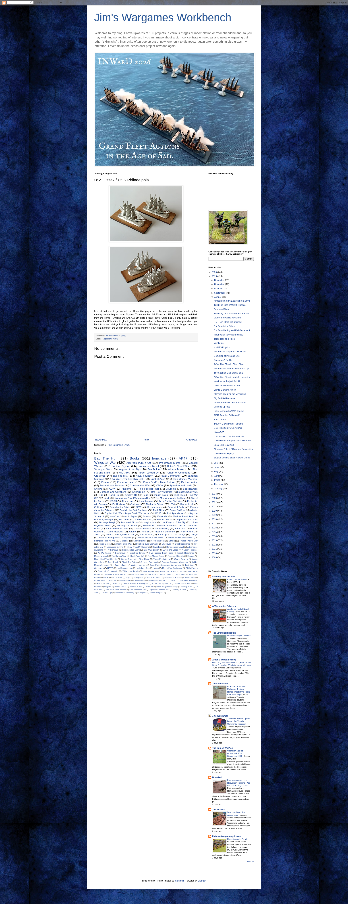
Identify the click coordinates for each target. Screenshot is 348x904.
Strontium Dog (162, 528)
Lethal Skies (180, 574)
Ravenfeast (157, 547)
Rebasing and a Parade (237, 839)
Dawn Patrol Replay (224, 453)
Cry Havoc (166, 544)
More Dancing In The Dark (239, 636)
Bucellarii (217, 777)
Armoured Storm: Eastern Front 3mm (232, 301)
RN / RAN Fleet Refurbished (228, 322)
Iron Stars (152, 574)
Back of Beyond (121, 466)
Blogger (202, 881)
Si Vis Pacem (192, 568)
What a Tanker (176, 469)
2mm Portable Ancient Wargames (165, 565)
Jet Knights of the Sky (173, 522)
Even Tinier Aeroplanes (237, 579)
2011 (214, 549)
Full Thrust (124, 519)
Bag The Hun (105, 458)
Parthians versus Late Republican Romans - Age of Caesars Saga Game (238, 783)
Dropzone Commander (188, 580)
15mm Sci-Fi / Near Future (159, 482)
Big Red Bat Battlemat (224, 398)
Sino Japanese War (137, 590)
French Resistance (185, 553)
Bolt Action (154, 469)
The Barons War (118, 556)
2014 (214, 536)
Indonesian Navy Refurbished (228, 334)
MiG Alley (124, 472)
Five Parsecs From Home (161, 553)
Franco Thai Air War (189, 541)
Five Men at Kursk (156, 556)
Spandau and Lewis (180, 485)
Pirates (105, 482)
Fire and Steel (137, 574)
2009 (214, 557)
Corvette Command (149, 562)
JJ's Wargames (220, 716)
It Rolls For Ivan (143, 519)
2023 (214, 498)
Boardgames (190, 488)
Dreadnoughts (154, 507)
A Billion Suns (189, 577)
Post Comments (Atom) (119, 445)
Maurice (190, 556)
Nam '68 (149, 587)
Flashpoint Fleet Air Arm (104, 541)
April (216, 476)
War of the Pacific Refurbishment (230, 402)
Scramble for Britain (120, 507)
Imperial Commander (164, 531)
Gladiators (135, 504)
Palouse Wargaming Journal (226, 836)
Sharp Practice (140, 541)
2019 (214, 515)
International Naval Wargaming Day (132, 498)
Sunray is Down (179, 590)
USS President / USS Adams (228, 428)
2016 (214, 527)
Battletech (189, 565)
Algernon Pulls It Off (139, 462)
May (216, 471)
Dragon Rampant (125, 534)
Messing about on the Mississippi (230, 394)
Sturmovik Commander (108, 571)
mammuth (180, 881)
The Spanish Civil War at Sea (228, 373)
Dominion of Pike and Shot (116, 574)
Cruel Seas (179, 495)
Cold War (99, 507)
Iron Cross (180, 528)
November (219, 284)
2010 (214, 553)
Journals (171, 488)
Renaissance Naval (175, 547)
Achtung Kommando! (127, 525)
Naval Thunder (144, 475)
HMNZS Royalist (222, 347)
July (216, 463)
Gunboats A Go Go (223, 360)
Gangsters (99, 568)
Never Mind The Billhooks (105, 559)
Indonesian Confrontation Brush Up (231, 368)
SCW (138, 507)
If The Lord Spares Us (161, 583)
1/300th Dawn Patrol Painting (228, 424)
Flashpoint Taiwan (155, 504)
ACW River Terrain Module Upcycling (232, 377)
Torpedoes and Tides (187, 519)
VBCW (159, 485)
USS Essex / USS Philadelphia (229, 436)
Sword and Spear (170, 550)
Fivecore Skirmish (176, 556)
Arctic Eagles (130, 516)
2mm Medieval (115, 531)
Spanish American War (159, 590)
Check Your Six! (137, 556)
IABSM (113, 501)
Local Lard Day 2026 (224, 445)
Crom (182, 571)
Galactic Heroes (142, 528)
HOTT (110, 568)
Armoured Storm (129, 522)
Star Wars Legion (151, 550)
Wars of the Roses (172, 577)
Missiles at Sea (136, 587)
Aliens (109, 534)
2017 (214, 523)
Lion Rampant (146, 501)
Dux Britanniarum (182, 544)
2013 (214, 540)
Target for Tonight (137, 553)
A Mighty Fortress (190, 550)
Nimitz (107, 498)
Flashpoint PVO (167, 525)
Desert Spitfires (177, 510)
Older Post (191, 439)
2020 (214, 511)
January (218, 488)
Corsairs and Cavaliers (113, 491)
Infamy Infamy (120, 565)
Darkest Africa (189, 482)
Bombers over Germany (147, 544)
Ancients (126, 488)
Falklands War (103, 583)
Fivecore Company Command (175, 562)
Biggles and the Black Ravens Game (232, 457)
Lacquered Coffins (115, 547)
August (218, 297)
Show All (250, 862)
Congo (194, 534)
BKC (101, 495)
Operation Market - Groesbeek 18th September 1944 (235, 753)
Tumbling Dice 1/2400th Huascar (230, 305)
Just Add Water (220, 683)
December (219, 280)
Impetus (127, 538)
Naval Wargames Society (166, 587)
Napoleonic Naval (110, 339)
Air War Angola (104, 553)
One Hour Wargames (161, 492)
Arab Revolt (113, 562)
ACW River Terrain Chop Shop (229, 364)
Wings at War (105, 462)
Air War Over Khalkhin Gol (127, 478)
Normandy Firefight (103, 519)
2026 (214, 272)
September (220, 293)
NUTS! (106, 577)
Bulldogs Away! (107, 522)
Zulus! (97, 534)
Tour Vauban (220, 419)
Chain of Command (178, 472)
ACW (112, 488)
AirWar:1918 (131, 495)
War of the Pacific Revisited (227, 317)
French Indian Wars (131, 550)
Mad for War (146, 534)
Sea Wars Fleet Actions (116, 590)
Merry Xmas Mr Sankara (138, 547)
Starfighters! (138, 577)
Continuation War (140, 485)
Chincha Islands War (167, 571)
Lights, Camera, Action (225, 390)
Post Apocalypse (175, 513)
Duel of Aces (157, 478)
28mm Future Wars (124, 544)
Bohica (172, 541)
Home (147, 439)
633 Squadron (157, 541)
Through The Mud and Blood (150, 538)
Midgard (107, 587)
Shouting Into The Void (223, 576)
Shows (98, 488)
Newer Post (101, 439)
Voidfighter (141, 593)
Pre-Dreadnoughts (169, 462)
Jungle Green (104, 544)
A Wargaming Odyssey (224, 606)
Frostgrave (120, 553)
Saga (145, 495)
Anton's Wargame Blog (224, 659)
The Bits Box (218, 809)
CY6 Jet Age (179, 534)
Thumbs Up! (107, 593)
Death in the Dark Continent (134, 510)
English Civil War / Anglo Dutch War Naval (127, 513)
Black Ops (163, 534)
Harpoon (116, 583)
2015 (214, 532)
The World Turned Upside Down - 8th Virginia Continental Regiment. (238, 721)
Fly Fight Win (112, 550)
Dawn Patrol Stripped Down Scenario (232, 440)
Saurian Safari (161, 495)
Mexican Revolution (183, 516)
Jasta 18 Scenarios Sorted (227, 385)
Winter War (162, 516)
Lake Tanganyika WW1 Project (229, 411)
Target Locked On (148, 472)
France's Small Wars (187, 492)
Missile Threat (120, 587)
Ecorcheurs (148, 525)
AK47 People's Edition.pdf (226, 415)
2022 (214, 502)
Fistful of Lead (125, 482)
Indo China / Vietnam (185, 478)
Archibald (113, 580)
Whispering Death (130, 571)
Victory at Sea (102, 469)
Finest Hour (128, 501)
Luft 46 (156, 568)
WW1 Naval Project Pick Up (227, 381)
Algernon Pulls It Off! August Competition (234, 449)
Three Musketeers (161, 559)
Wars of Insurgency (109, 537)
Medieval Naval (101, 556)
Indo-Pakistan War (182, 583)
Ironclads (159, 458)
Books (135, 458)
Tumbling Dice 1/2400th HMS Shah (231, 313)
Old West (99, 475)
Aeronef (132, 531)
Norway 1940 (186, 587)
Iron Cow (114, 516)
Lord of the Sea (142, 568)
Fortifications (118, 504)
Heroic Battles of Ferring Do (136, 583)
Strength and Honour (112, 485)
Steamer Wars (163, 519)
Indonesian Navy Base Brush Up (230, 351)
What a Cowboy (181, 559)
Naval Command (170, 475)
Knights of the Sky (129, 469)
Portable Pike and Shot (117, 528)
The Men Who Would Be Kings (171, 498)
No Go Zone (117, 577)
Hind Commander (124, 568)
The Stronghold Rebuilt (224, 633)
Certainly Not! (139, 580)
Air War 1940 (99, 580)
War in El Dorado (154, 577)
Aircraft (145, 531)
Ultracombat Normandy (124, 593)
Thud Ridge (159, 510)
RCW (158, 513)
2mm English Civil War (170, 501)
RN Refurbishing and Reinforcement (232, 330)
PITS (182, 525)
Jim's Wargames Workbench (162, 17)
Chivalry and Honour (156, 580)
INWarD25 (219, 432)
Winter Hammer (138, 565)
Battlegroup (125, 580)
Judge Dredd (165, 574)
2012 (214, 544)
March (217, 480)
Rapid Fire (114, 495)
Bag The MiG (120, 475)
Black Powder (148, 571)
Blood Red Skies (129, 562)
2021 (214, 506)
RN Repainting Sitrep (224, 326)
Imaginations (150, 522)
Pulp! (128, 577)
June (217, 467)
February (219, 484)
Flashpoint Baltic (175, 507)
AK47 (183, 458)
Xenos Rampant (156, 593)
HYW (172, 504)
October (218, 288)
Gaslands (124, 541)
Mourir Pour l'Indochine (172, 568)
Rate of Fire (187, 531)
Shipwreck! (138, 491)
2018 (214, 519)
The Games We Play (222, 748)
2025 (214, 276)
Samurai (147, 516)
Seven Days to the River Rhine (135, 559)
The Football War (148, 488)
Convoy (172, 580)
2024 (214, 494)
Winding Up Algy (222, 406)
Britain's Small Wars (178, 466)
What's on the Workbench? (180, 538)
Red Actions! (186, 504)
